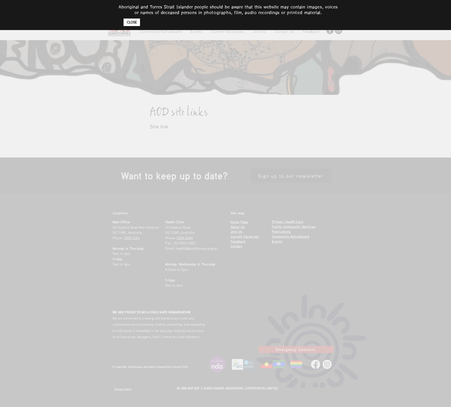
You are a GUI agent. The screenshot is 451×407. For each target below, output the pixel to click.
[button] (132, 22)
